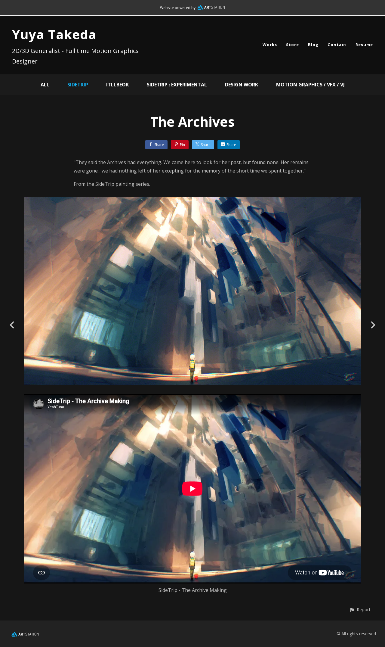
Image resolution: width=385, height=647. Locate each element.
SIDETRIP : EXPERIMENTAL (177, 84)
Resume (364, 44)
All (45, 84)
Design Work (241, 84)
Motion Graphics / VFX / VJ (310, 84)
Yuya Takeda (54, 34)
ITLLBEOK (117, 84)
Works (270, 44)
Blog (313, 44)
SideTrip (77, 84)
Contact (337, 44)
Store (292, 44)
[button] (360, 609)
